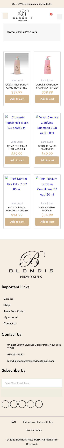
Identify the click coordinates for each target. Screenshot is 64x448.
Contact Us (10, 323)
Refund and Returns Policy (38, 422)
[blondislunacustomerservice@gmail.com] (3, 361)
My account (11, 317)
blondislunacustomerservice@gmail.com (30, 360)
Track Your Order (14, 311)
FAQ (13, 422)
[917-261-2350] (3, 354)
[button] (5, 16)
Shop (7, 305)
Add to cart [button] (17, 99)
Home (11, 32)
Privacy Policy (34, 430)
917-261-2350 (15, 354)
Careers (8, 299)
